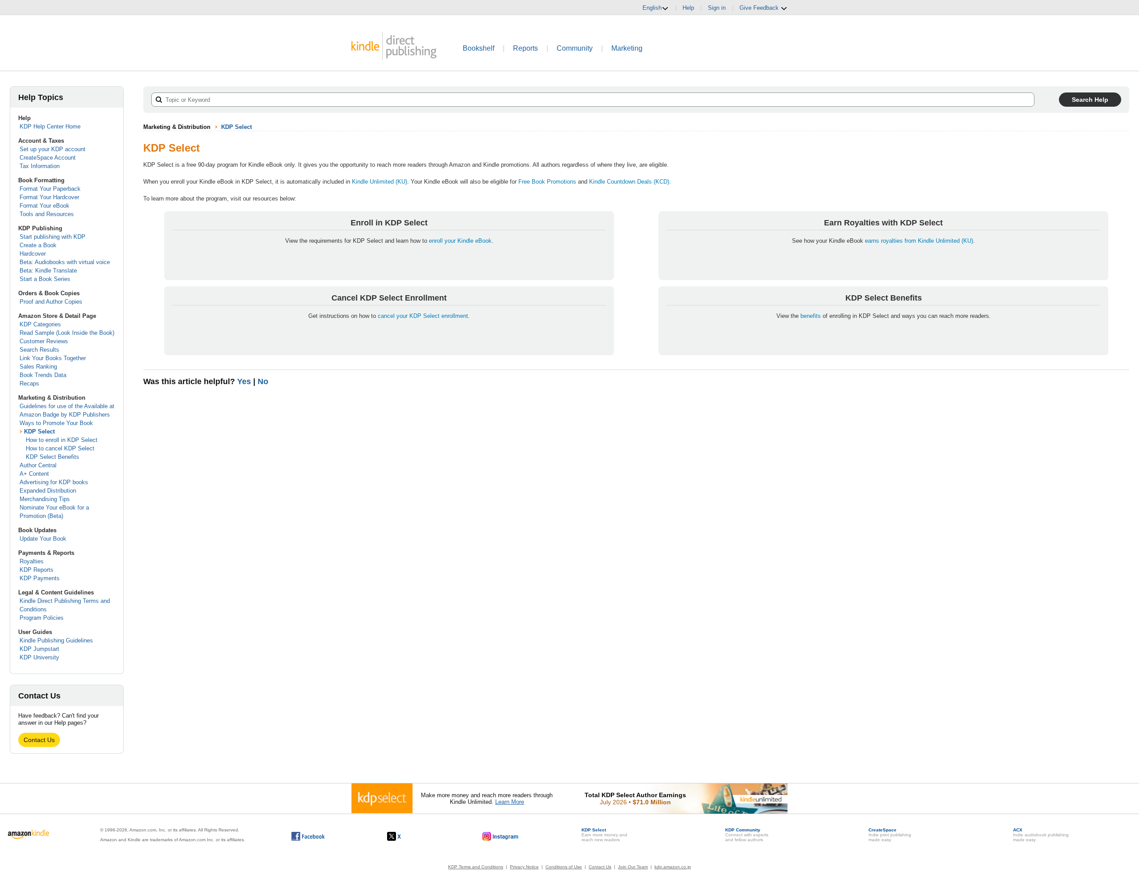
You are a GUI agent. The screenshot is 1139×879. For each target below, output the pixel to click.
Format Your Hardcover (49, 197)
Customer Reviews (44, 341)
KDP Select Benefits (52, 457)
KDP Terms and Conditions (475, 866)
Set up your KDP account (52, 149)
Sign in (717, 7)
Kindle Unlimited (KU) (379, 181)
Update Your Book (43, 538)
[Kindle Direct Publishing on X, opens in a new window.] (403, 836)
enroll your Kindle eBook (460, 240)
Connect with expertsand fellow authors (746, 834)
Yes (244, 381)
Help (688, 7)
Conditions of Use (563, 866)
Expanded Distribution (48, 490)
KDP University (39, 657)
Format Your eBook (44, 205)
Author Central (38, 465)
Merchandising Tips (45, 499)
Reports (525, 48)
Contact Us (39, 739)
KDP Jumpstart (39, 649)
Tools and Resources (47, 214)
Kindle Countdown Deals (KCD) (629, 181)
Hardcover (33, 253)
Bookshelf (478, 48)
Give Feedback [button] (759, 7)
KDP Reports (36, 569)
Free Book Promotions (547, 181)
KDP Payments (40, 578)
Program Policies (42, 617)
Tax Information (40, 166)
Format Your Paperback (50, 188)
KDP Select (39, 431)
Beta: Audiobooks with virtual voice (65, 262)
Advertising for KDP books (54, 482)
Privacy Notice (524, 866)
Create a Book (38, 245)
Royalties (32, 561)
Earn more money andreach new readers (604, 834)
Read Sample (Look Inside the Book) (67, 332)
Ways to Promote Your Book (56, 423)
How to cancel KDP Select (60, 448)
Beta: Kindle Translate (48, 270)
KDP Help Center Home (50, 126)
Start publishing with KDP (52, 236)
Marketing (626, 48)
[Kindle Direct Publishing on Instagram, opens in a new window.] (500, 836)
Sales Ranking (38, 366)
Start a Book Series (45, 279)
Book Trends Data (43, 375)
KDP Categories (40, 324)
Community (575, 48)
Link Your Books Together (53, 358)
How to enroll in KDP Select (61, 440)
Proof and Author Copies (51, 301)
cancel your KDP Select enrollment (423, 316)
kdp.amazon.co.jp (672, 866)
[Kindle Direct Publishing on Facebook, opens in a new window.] (308, 836)
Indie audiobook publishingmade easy (1041, 834)
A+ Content (34, 473)
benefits (810, 316)
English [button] (652, 7)
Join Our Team (633, 866)
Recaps (29, 383)
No (263, 381)
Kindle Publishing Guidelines (56, 640)
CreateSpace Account (48, 157)
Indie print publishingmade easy (889, 834)
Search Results (39, 349)
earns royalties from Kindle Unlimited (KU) (919, 240)
